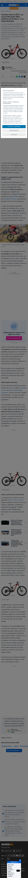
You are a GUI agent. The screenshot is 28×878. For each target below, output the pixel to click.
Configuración (14, 130)
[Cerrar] (20, 860)
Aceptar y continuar (14, 126)
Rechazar (14, 134)
